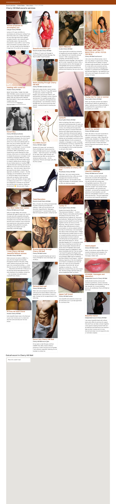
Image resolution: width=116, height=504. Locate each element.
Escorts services (10, 5)
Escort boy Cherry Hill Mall (43, 339)
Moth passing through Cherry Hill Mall (44, 84)
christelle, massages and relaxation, (95, 275)
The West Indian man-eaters (18, 208)
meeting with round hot (16, 87)
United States (21, 5)
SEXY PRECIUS (65, 47)
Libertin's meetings (92, 171)
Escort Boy (11, 132)
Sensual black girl (40, 286)
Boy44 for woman (92, 129)
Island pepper (90, 246)
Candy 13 (62, 206)
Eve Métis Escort (39, 143)
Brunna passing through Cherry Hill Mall (42, 250)
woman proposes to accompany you (15, 26)
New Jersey (29, 5)
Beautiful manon (91, 316)
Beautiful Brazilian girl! (41, 49)
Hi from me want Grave (16, 311)
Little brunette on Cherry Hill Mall (70, 169)
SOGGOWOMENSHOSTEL (13, 2)
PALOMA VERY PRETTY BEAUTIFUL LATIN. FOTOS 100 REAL (95, 52)
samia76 (62, 118)
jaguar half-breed (66, 294)
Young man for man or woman (97, 97)
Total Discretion (39, 199)
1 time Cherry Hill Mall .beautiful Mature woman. (17, 252)
